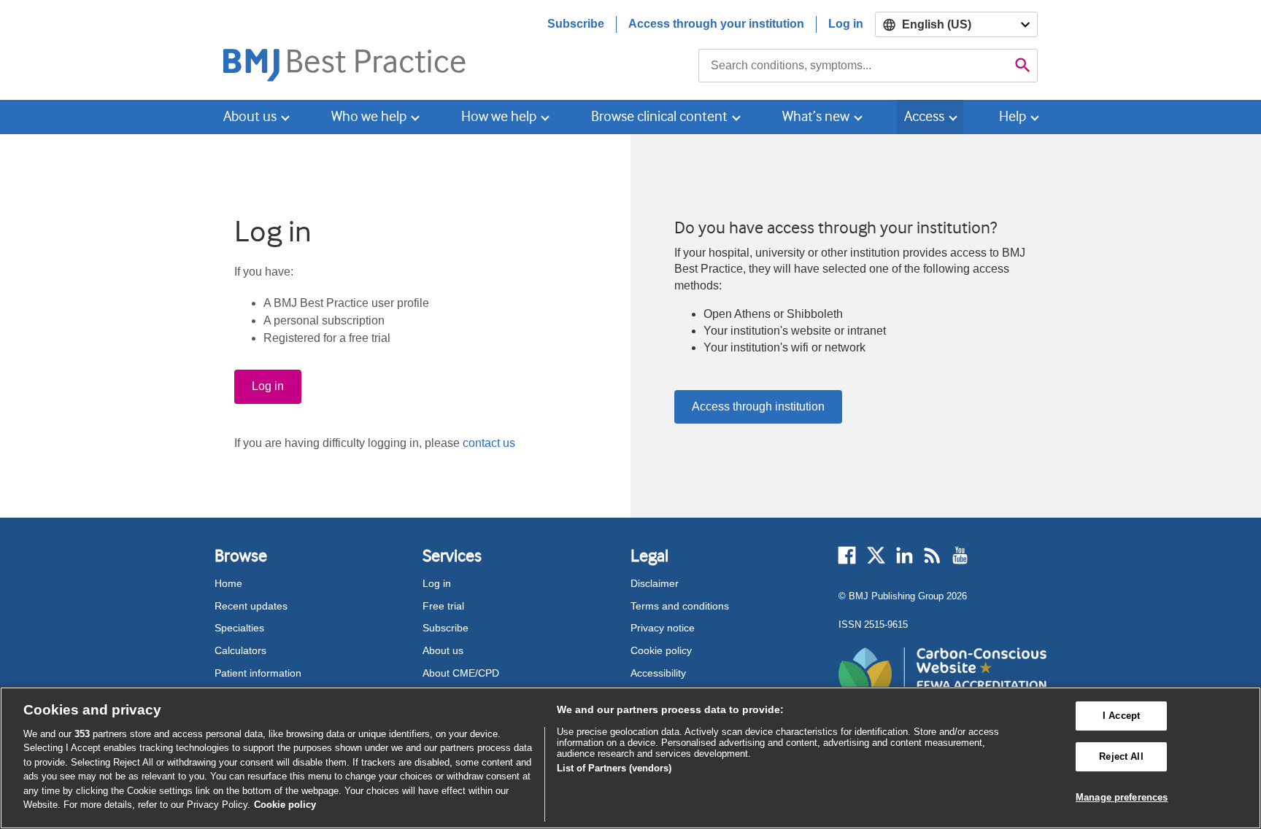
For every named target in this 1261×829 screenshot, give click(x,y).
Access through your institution (716, 23)
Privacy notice (662, 628)
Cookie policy (661, 650)
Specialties (239, 628)
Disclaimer (654, 583)
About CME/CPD (461, 673)
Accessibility (658, 673)
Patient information (258, 673)
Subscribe (575, 23)
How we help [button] (498, 116)
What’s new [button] (815, 116)
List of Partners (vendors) (614, 768)
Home (228, 583)
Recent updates (251, 606)
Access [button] (924, 116)
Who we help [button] (368, 116)
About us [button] (250, 116)
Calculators (240, 650)
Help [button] (1012, 116)
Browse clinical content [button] (659, 116)
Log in (845, 23)
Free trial (443, 606)
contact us (489, 443)
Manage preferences (1122, 797)
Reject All (1121, 756)
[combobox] (853, 65)
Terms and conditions (679, 606)
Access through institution (758, 406)
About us (443, 650)
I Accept (1121, 716)
